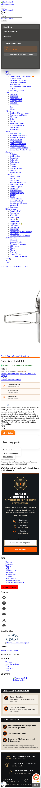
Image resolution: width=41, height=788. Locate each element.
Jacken (12, 119)
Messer (12, 197)
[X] (4, 620)
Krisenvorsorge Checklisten (20, 236)
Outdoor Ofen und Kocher (19, 113)
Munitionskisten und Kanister (20, 86)
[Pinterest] (4, 625)
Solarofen (13, 166)
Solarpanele (14, 205)
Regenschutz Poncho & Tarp (20, 150)
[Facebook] (4, 608)
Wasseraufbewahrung (18, 146)
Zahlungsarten (10, 570)
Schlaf (7, 93)
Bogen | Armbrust (16, 201)
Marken (8, 258)
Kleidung (13, 117)
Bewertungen (8, 457)
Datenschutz (9, 572)
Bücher (12, 248)
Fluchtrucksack (15, 78)
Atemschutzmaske (16, 184)
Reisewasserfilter (16, 140)
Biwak (12, 250)
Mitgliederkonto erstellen (12, 43)
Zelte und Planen (16, 99)
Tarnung (13, 195)
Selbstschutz (14, 221)
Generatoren (14, 226)
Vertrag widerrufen (9, 587)
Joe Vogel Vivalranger (18, 244)
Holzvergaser (15, 162)
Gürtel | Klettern (16, 199)
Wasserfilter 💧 (15, 133)
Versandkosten (21, 371)
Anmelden (7, 36)
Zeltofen (13, 164)
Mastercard (9, 668)
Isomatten (13, 103)
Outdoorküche (15, 156)
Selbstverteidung (16, 191)
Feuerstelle (14, 252)
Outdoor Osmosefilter (18, 144)
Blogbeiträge (8, 433)
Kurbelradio (14, 217)
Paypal (7, 670)
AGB (7, 568)
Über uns (8, 562)
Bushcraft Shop (11, 238)
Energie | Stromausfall (18, 182)
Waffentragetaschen (17, 90)
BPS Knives (14, 246)
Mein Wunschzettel (10, 31)
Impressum (9, 564)
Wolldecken (14, 129)
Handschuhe (14, 127)
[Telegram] (4, 597)
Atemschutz (14, 230)
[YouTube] (4, 614)
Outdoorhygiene (16, 187)
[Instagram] (4, 603)
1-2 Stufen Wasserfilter (18, 136)
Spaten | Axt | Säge (17, 193)
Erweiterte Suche (7, 19)
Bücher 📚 (14, 219)
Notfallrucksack (15, 211)
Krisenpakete (14, 213)
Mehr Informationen (11, 453)
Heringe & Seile (16, 101)
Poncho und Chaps (17, 125)
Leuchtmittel (14, 180)
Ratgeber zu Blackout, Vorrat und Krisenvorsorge (21, 740)
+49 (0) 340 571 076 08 (9, 650)
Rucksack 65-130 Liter (18, 82)
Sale (7, 262)
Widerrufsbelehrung (12, 580)
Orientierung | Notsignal (18, 203)
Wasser (8, 131)
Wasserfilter (14, 215)
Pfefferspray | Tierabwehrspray (21, 232)
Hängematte (14, 105)
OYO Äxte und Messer (18, 256)
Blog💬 (8, 260)
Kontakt (8, 566)
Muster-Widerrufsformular (14, 582)
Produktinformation (11, 450)
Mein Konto (8, 27)
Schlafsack (14, 97)
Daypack (13, 88)
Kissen (12, 109)
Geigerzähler (14, 228)
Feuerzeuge (14, 207)
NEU (7, 72)
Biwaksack (14, 95)
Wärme (8, 111)
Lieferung (9, 576)
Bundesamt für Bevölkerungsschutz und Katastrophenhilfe (22, 727)
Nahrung (8, 152)
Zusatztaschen (15, 84)
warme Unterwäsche (17, 123)
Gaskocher (14, 158)
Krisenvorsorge (11, 209)
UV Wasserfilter (16, 142)
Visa (7, 666)
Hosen (12, 121)
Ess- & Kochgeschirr (17, 168)
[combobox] (11, 16)
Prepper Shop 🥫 (16, 223)
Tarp (11, 107)
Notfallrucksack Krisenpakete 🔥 (22, 76)
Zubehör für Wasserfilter (19, 148)
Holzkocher (14, 160)
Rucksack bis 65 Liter (18, 80)
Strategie (8, 174)
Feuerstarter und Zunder (18, 115)
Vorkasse (8, 662)
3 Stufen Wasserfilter (17, 138)
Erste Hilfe (14, 189)
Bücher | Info (14, 178)
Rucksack (9, 74)
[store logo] (7, 2)
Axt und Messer (16, 254)
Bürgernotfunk (15, 176)
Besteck (13, 170)
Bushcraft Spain (16, 242)
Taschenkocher (15, 172)
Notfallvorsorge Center (17, 733)
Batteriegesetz (10, 574)
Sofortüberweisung (12, 664)
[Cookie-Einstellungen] (4, 784)
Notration (13, 154)
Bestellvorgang (10, 578)
